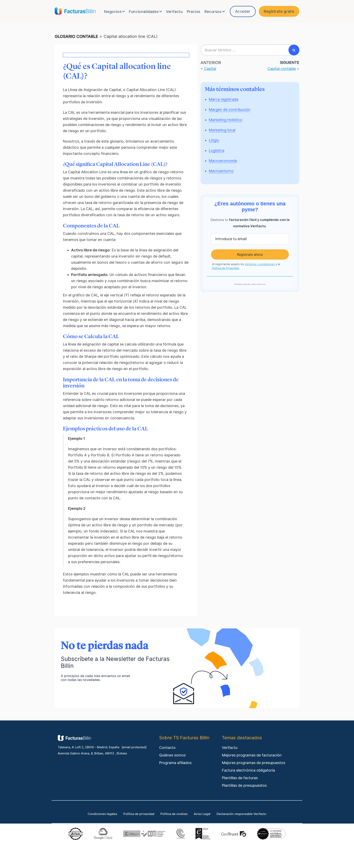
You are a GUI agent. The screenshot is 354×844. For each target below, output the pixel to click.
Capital (210, 68)
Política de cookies (174, 814)
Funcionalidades (144, 11)
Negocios (112, 11)
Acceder (242, 11)
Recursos (212, 11)
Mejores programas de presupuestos (253, 763)
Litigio (214, 140)
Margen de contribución (229, 109)
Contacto (167, 747)
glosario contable (76, 36)
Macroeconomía (223, 161)
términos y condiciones (260, 264)
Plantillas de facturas (240, 778)
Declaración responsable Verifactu (241, 814)
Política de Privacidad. (225, 268)
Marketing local (222, 130)
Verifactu (174, 11)
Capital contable (282, 68)
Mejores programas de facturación (252, 755)
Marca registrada (223, 99)
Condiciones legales (102, 814)
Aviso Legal (202, 814)
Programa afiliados (175, 763)
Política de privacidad (138, 814)
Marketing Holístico (225, 120)
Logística (216, 150)
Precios (193, 11)
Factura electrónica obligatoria (248, 770)
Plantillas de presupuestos (244, 785)
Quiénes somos (172, 755)
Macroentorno (221, 171)
